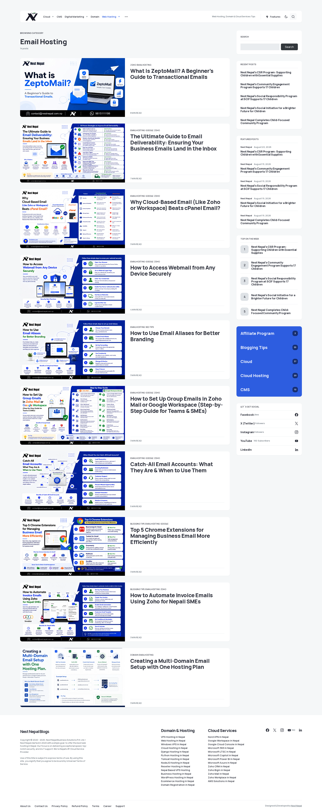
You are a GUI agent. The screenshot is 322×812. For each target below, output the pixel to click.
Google (149, 130)
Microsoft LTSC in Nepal (222, 752)
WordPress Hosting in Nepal (177, 777)
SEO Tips (150, 327)
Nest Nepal (296, 805)
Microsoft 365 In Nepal (221, 748)
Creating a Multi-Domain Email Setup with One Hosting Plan (169, 664)
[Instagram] (282, 730)
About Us (25, 806)
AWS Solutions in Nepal (221, 781)
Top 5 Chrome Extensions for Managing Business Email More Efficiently (170, 536)
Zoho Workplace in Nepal (222, 777)
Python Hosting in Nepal (175, 755)
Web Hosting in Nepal (173, 741)
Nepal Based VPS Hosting (175, 770)
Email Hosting (144, 64)
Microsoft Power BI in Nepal (224, 759)
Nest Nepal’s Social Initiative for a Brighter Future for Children (268, 109)
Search (244, 36)
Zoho (133, 64)
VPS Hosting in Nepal (173, 737)
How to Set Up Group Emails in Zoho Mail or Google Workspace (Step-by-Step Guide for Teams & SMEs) (176, 405)
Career (107, 806)
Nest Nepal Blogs (34, 731)
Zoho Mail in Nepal (218, 774)
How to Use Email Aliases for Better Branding (175, 336)
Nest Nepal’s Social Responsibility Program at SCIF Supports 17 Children (268, 98)
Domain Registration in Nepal (178, 785)
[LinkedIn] (300, 730)
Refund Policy (80, 806)
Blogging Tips (137, 523)
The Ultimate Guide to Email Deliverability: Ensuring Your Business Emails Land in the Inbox (173, 142)
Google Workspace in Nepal (223, 741)
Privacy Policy (60, 806)
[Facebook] (267, 730)
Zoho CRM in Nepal (219, 766)
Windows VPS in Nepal (173, 744)
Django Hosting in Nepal (175, 752)
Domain (134, 654)
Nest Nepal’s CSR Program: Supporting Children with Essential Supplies (265, 74)
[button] (286, 16)
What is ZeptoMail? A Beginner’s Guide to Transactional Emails (171, 74)
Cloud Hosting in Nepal (174, 748)
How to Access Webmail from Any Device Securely (172, 270)
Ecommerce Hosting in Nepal (177, 781)
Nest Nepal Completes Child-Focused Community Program (264, 122)
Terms (95, 806)
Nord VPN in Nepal (218, 737)
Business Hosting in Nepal (176, 774)
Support (120, 806)
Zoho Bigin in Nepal (219, 770)
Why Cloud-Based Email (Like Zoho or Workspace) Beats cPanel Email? (175, 205)
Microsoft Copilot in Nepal (223, 755)
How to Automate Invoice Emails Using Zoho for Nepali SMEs (171, 598)
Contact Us (41, 806)
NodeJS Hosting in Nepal (175, 763)
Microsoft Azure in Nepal (222, 763)
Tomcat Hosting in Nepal (175, 759)
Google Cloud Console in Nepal (226, 744)
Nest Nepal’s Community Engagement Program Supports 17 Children (264, 86)
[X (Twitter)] (274, 730)
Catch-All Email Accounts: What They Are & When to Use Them (171, 467)
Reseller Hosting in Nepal (175, 766)
